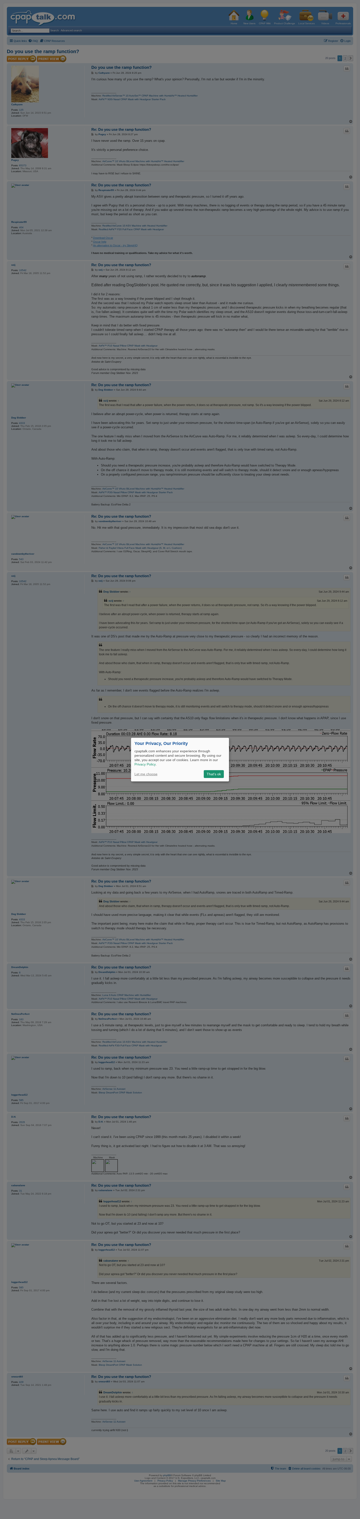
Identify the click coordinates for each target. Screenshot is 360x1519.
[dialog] (180, 759)
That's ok (214, 774)
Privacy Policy (145, 764)
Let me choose (145, 774)
